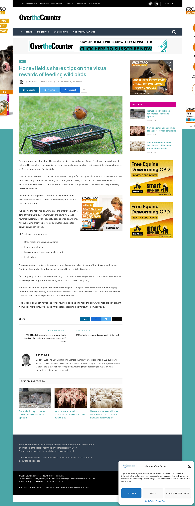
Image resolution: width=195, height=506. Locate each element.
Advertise (81, 3)
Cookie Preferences (177, 493)
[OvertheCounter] (40, 18)
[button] (189, 466)
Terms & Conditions (54, 481)
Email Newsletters (29, 3)
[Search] (173, 32)
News (29, 31)
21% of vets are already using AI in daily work (97, 335)
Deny (153, 493)
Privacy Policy (161, 501)
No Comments (63, 82)
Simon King (33, 82)
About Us (69, 3)
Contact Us (94, 3)
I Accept (131, 493)
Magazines (43, 31)
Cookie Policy (149, 501)
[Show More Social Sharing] (84, 90)
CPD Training (61, 31)
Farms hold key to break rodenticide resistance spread (32, 414)
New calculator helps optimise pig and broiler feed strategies (70, 414)
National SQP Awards (84, 31)
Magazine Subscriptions (51, 3)
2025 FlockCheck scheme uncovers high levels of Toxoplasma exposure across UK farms (45, 338)
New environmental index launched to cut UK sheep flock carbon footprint (104, 414)
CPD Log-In (168, 4)
